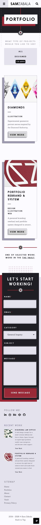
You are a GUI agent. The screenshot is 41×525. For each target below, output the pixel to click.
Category (10, 328)
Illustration (15, 116)
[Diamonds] (20, 88)
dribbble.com (9, 414)
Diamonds (16, 107)
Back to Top (20, 520)
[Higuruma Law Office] (8, 433)
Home (6, 487)
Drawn (21, 62)
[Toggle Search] (37, 4)
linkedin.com (5, 414)
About (6, 493)
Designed (21, 56)
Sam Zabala (27, 516)
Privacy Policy (10, 503)
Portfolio (7, 490)
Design (12, 208)
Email (8, 312)
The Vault (28, 258)
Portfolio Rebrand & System (16, 195)
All (21, 51)
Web (10, 213)
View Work (17, 135)
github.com (23, 414)
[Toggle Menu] (4, 4)
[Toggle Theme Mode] (36, 520)
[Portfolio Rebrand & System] (20, 173)
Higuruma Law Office (25, 430)
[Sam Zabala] (20, 4)
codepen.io (18, 414)
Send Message (20, 393)
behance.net (13, 414)
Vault (6, 500)
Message (10, 359)
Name (8, 297)
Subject (9, 343)
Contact (7, 496)
